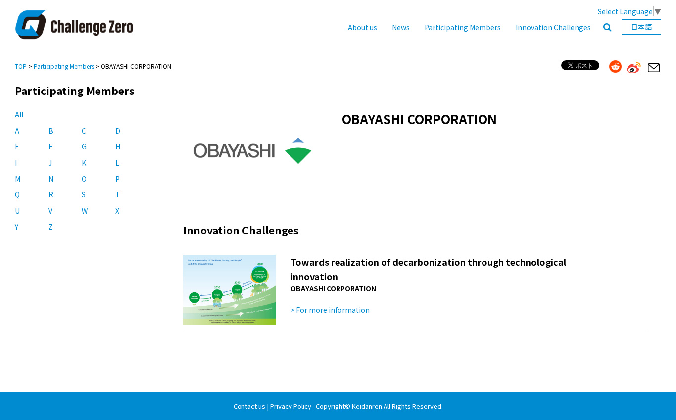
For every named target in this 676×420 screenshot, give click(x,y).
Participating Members (463, 27)
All (19, 114)
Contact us (249, 406)
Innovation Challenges (553, 27)
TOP (21, 66)
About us (362, 27)
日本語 (641, 27)
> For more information (330, 310)
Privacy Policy (290, 406)
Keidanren (367, 406)
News (401, 27)
